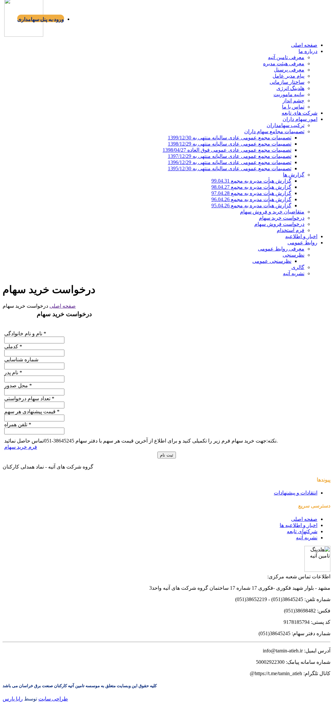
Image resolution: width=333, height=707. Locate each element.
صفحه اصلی (304, 45)
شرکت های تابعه (299, 113)
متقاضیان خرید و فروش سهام (272, 211)
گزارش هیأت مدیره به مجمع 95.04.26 (251, 205)
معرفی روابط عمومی (281, 248)
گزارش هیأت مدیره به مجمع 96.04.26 (251, 199)
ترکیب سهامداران (285, 125)
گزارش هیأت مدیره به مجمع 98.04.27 (251, 187)
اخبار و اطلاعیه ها (298, 525)
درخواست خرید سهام (281, 218)
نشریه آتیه (293, 273)
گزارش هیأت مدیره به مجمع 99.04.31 (251, 181)
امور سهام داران (300, 119)
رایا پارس (13, 698)
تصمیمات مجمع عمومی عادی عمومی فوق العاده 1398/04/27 (227, 150)
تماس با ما (293, 106)
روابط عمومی (302, 242)
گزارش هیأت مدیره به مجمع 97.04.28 (251, 193)
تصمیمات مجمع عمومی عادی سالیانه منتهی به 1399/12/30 (229, 137)
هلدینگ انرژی (290, 88)
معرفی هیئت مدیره (283, 63)
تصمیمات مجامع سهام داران (274, 131)
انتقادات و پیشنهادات (295, 492)
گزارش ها (293, 174)
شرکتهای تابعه (302, 531)
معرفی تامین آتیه (286, 57)
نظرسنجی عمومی (271, 261)
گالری (297, 267)
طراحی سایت (53, 698)
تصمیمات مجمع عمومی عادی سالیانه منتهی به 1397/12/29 (229, 156)
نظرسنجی (293, 255)
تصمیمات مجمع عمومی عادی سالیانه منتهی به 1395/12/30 (229, 168)
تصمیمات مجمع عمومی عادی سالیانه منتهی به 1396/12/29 (229, 162)
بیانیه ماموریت (288, 94)
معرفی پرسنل (289, 69)
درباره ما (308, 51)
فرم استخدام (290, 230)
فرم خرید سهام (20, 447)
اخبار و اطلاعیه (301, 236)
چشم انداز (293, 100)
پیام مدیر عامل (288, 76)
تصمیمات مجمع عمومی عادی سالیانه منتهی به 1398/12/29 (229, 144)
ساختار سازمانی (287, 82)
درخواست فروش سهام (279, 224)
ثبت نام (166, 455)
